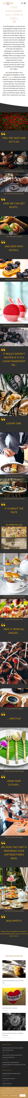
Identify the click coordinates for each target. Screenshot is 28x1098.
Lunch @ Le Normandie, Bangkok (14, 476)
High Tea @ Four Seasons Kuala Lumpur (14, 325)
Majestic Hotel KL (7, 1083)
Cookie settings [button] (14, 1095)
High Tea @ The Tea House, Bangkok (14, 910)
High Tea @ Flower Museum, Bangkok (14, 771)
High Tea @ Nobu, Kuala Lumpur (14, 837)
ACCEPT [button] (22, 1095)
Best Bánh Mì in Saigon (9, 1008)
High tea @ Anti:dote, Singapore (14, 279)
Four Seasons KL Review (8, 1078)
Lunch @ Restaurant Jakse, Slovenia (14, 171)
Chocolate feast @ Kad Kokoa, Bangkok (14, 498)
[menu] (25, 3)
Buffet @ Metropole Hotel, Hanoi (14, 619)
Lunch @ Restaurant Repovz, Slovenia (14, 193)
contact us (18, 933)
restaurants (10, 77)
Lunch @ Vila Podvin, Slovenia (14, 236)
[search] (22, 3)
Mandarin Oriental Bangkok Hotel (11, 1073)
